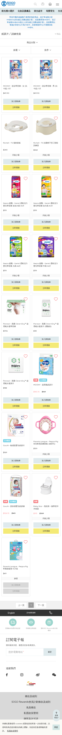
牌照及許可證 (31, 718)
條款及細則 (31, 696)
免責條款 (31, 707)
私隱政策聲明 (12, 731)
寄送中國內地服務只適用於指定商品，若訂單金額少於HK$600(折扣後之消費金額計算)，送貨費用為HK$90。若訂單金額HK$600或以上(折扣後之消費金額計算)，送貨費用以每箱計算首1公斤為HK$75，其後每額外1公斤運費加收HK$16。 (31, 22)
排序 (46, 50)
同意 (56, 727)
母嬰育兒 (50, 11)
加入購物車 (15, 101)
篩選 (15, 50)
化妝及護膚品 (24, 11)
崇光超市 (38, 11)
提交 (50, 652)
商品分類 (31, 42)
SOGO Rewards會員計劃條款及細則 (31, 701)
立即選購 (16, 107)
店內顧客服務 (31, 613)
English (11, 612)
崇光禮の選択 (8, 11)
